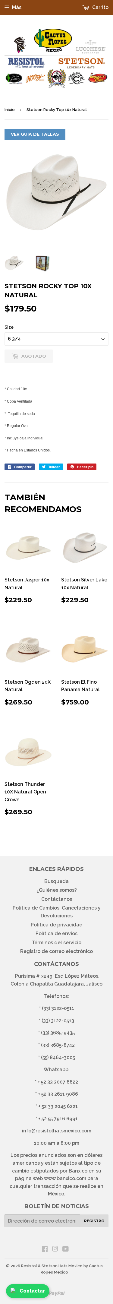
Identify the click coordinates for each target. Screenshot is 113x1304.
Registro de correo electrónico (56, 951)
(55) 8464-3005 (58, 1057)
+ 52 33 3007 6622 (58, 1082)
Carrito (99, 7)
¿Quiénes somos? (56, 890)
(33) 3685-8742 (58, 1045)
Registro (94, 1221)
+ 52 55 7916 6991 (58, 1119)
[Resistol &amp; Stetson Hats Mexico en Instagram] (55, 1249)
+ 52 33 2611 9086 (58, 1094)
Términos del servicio (56, 942)
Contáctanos (56, 899)
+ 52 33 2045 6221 (58, 1106)
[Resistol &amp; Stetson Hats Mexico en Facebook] (45, 1249)
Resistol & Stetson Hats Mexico (52, 1266)
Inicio (10, 109)
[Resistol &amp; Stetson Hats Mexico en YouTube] (65, 1249)
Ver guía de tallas (35, 134)
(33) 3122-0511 (58, 1008)
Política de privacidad (57, 925)
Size (9, 327)
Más (16, 7)
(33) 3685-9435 (58, 1033)
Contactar (32, 1291)
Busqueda (56, 881)
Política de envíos (56, 933)
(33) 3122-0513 (58, 1021)
